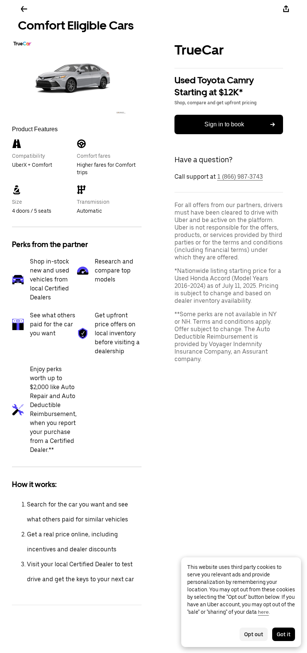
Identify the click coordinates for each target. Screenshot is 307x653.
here (263, 612)
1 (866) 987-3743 (240, 176)
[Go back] (24, 9)
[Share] (286, 9)
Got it (284, 634)
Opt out (253, 634)
